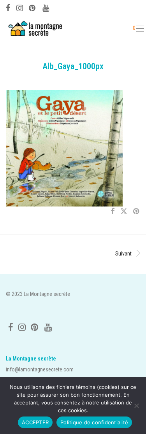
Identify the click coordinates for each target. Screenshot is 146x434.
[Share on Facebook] (112, 211)
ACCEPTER (35, 422)
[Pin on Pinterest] (136, 211)
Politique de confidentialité (94, 422)
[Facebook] (8, 7)
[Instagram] (19, 7)
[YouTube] (46, 7)
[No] (136, 406)
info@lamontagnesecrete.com (40, 369)
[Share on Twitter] (123, 211)
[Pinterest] (33, 7)
